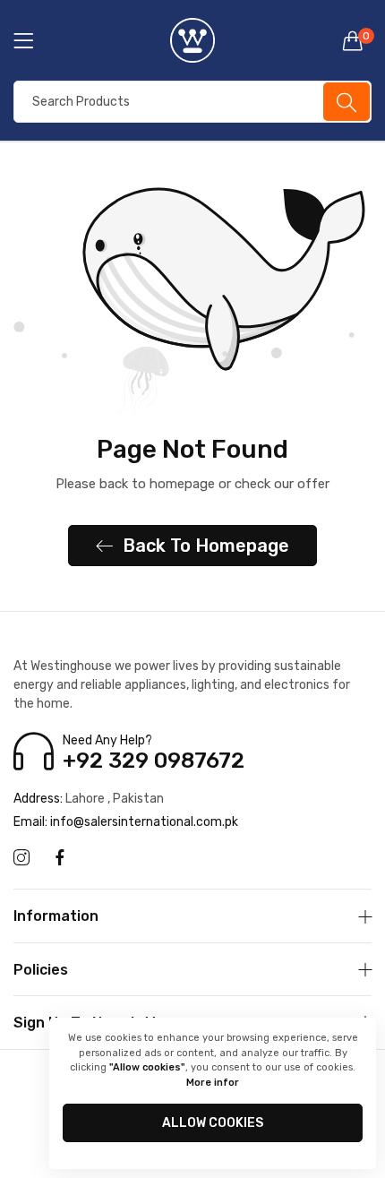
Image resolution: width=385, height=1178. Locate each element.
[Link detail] (21, 858)
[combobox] (192, 102)
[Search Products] (346, 101)
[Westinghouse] (192, 40)
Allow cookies (212, 1123)
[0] (353, 40)
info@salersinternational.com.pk (125, 822)
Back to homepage (206, 545)
